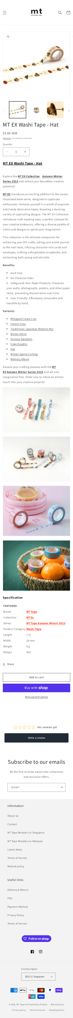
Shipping (7, 138)
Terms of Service (17, 858)
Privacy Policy (15, 915)
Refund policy (15, 866)
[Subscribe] (61, 787)
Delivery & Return (17, 889)
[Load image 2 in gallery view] (36, 109)
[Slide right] (69, 111)
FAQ (9, 898)
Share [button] (10, 664)
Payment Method (17, 906)
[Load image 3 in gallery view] (55, 109)
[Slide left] (4, 111)
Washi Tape (34, 629)
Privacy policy (19, 1010)
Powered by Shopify (37, 1004)
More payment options (36, 696)
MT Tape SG (22, 1004)
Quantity (7, 144)
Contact (12, 824)
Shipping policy (56, 1010)
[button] (5, 13)
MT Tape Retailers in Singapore (26, 832)
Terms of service (37, 1010)
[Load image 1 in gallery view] (17, 109)
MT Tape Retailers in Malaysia (24, 841)
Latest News (14, 849)
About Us (13, 815)
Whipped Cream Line (23, 319)
